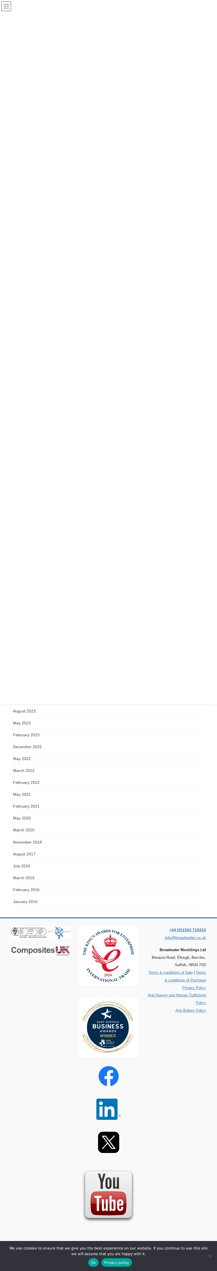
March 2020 (23, 830)
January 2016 (25, 901)
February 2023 (26, 735)
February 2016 (26, 889)
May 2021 (22, 794)
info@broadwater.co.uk (185, 937)
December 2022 (27, 746)
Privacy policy (116, 1262)
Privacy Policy (194, 988)
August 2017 (24, 854)
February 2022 (26, 782)
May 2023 (22, 723)
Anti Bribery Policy (190, 1010)
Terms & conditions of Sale (170, 972)
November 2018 (27, 842)
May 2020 (22, 818)
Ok (93, 1262)
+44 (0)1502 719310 (187, 930)
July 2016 (21, 866)
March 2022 (23, 770)
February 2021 (26, 806)
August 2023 (24, 711)
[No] (210, 1256)
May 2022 (22, 758)
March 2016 (23, 878)
